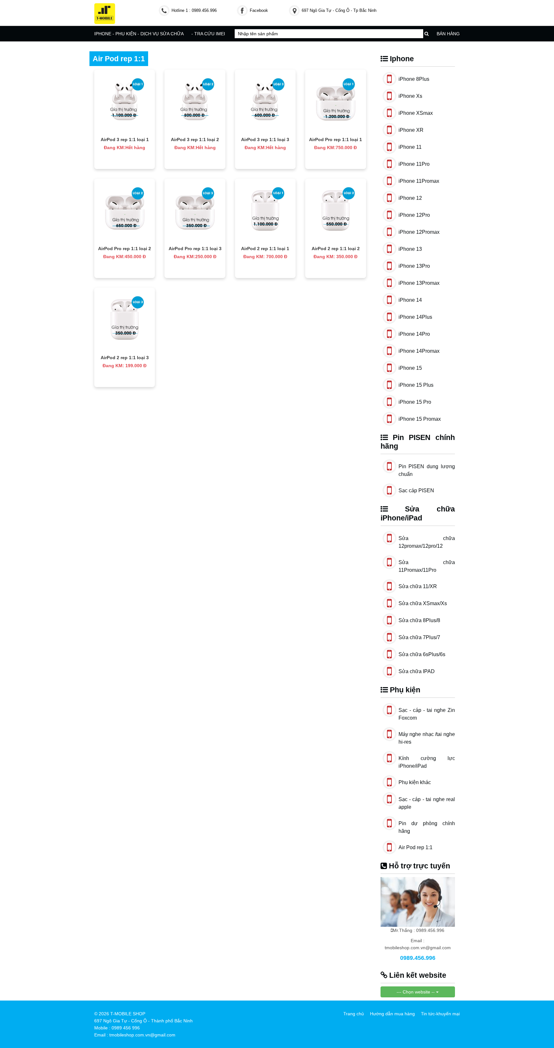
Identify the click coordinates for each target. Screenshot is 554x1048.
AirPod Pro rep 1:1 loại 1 (335, 139)
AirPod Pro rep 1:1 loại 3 (195, 248)
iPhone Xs (410, 96)
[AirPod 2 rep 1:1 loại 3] (124, 320)
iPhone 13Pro (414, 266)
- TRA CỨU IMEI (208, 33)
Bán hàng (448, 33)
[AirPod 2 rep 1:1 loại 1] (265, 211)
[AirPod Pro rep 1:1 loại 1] (335, 102)
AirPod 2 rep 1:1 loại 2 (336, 248)
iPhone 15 (410, 368)
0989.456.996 (417, 958)
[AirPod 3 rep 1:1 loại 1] (124, 102)
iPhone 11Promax (419, 181)
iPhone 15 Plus (416, 385)
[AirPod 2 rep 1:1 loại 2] (335, 211)
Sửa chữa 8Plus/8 (419, 620)
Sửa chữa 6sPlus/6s (422, 654)
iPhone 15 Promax (420, 419)
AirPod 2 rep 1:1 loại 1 (265, 248)
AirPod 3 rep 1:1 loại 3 (265, 139)
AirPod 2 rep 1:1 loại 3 (125, 357)
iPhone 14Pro (414, 334)
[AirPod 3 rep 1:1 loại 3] (265, 102)
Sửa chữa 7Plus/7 (419, 637)
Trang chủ (353, 1013)
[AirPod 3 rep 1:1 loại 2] (194, 102)
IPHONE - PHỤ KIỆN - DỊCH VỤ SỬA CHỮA (139, 33)
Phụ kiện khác (415, 782)
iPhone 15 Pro (415, 402)
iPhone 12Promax (419, 232)
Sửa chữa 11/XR (418, 586)
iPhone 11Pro (414, 164)
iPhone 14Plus (415, 317)
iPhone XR (411, 130)
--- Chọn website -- (416, 991)
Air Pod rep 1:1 (415, 847)
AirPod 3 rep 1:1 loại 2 (195, 139)
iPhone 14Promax (419, 351)
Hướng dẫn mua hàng (392, 1013)
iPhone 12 (410, 198)
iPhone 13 (410, 249)
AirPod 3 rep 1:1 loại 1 (125, 139)
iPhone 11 (410, 147)
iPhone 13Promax (419, 283)
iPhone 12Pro (414, 215)
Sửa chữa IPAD (417, 671)
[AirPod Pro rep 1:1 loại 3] (194, 211)
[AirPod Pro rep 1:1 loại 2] (124, 211)
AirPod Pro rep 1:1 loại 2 (124, 248)
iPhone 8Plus (414, 79)
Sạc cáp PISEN (416, 490)
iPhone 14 (410, 300)
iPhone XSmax (416, 113)
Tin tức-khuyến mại (440, 1013)
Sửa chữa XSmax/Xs (423, 603)
